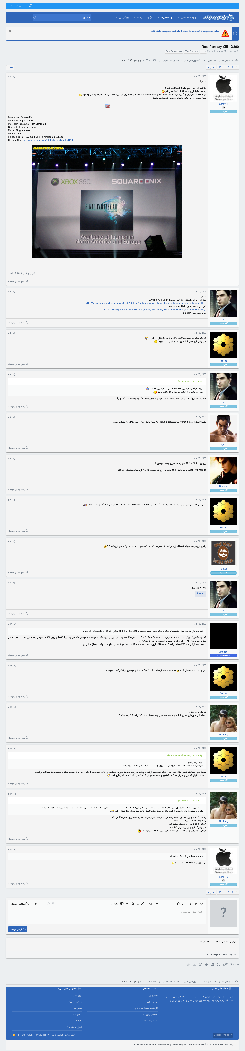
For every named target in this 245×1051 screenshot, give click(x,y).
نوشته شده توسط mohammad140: (187, 755)
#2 (9, 291)
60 (220, 67)
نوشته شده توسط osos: (192, 381)
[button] (178, 17)
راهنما (30, 1035)
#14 (10, 794)
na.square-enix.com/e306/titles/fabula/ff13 (48, 140)
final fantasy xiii (174, 51)
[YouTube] (13, 1045)
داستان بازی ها (151, 1021)
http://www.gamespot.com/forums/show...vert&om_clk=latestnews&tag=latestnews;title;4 (155, 310)
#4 (9, 374)
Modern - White (222, 1035)
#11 (10, 665)
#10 (10, 624)
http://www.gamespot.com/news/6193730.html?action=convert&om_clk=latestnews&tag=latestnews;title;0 (146, 303)
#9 (9, 583)
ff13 (203, 51)
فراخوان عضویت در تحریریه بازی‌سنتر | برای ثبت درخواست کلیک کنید (185, 31)
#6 (9, 458)
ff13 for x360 (191, 51)
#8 (9, 541)
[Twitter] (18, 1045)
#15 (10, 849)
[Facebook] (28, 1045)
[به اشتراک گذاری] (14, 76)
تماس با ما (77, 1014)
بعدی (212, 67)
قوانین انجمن (57, 1035)
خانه (24, 1035)
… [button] (224, 67)
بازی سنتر (78, 995)
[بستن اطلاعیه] (10, 31)
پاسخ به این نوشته (16, 281)
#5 (9, 417)
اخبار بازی (153, 995)
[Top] (18, 1035)
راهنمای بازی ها (151, 1014)
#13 (10, 748)
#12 (10, 707)
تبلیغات (79, 1021)
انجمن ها (78, 1008)
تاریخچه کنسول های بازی (146, 1008)
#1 (9, 76)
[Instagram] (23, 1045)
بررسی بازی (152, 1002)
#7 (9, 500)
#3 (9, 333)
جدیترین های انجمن (73, 1002)
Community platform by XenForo (202, 1045)
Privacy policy (42, 1035)
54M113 (232, 51)
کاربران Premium (74, 1027)
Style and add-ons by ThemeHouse (152, 1045)
